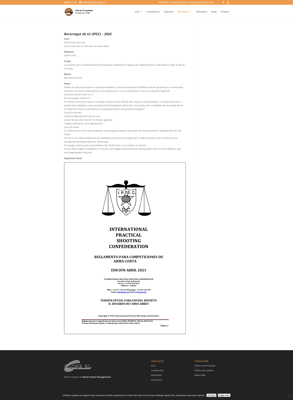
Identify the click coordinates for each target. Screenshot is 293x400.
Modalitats (183, 12)
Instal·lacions (153, 12)
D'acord (211, 395)
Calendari (169, 12)
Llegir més (224, 395)
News (214, 12)
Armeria (225, 12)
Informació (201, 12)
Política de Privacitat (205, 365)
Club (137, 12)
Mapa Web (200, 375)
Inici (153, 365)
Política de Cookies (204, 370)
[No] (289, 395)
